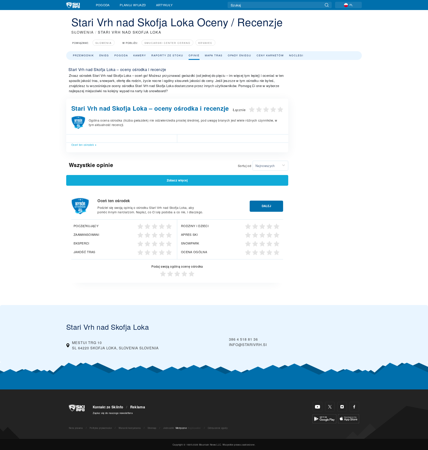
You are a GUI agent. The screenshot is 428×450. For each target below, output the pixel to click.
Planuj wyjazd (133, 5)
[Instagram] (342, 406)
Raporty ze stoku (167, 55)
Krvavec (205, 43)
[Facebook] (354, 406)
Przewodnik (83, 55)
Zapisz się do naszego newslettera (113, 413)
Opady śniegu (239, 55)
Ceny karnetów (270, 55)
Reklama (137, 407)
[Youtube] (317, 406)
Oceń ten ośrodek (82, 145)
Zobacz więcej (177, 180)
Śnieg (104, 55)
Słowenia (103, 43)
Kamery (139, 55)
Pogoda (103, 5)
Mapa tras (213, 55)
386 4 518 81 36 (243, 339)
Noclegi (296, 55)
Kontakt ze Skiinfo (108, 407)
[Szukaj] (327, 5)
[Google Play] (324, 418)
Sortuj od (244, 165)
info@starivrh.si (248, 344)
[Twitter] (330, 406)
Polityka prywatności (101, 428)
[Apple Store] (348, 418)
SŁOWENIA (82, 32)
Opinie (194, 55)
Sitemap (152, 428)
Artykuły (164, 5)
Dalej (266, 206)
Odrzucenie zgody (218, 428)
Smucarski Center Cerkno (167, 43)
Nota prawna (76, 428)
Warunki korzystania (130, 428)
